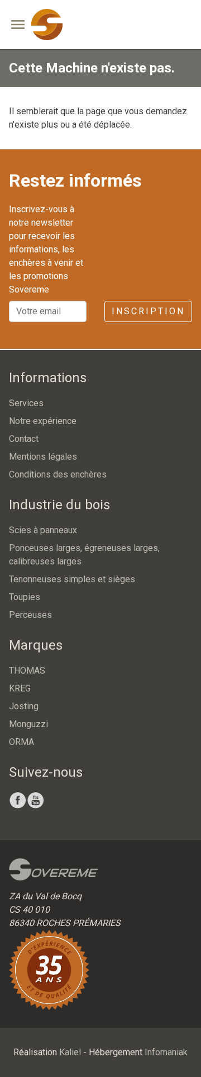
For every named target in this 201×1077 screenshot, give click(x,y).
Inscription (148, 311)
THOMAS (27, 670)
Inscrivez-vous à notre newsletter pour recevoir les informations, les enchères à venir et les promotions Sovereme (46, 249)
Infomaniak (166, 1052)
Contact (24, 438)
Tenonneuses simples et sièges (72, 579)
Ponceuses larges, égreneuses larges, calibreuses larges (84, 555)
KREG (20, 688)
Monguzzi (28, 724)
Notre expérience (42, 421)
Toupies (24, 597)
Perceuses (30, 615)
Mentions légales (43, 456)
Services (26, 403)
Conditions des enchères (58, 474)
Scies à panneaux (43, 530)
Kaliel (70, 1052)
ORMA (21, 742)
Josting (24, 706)
